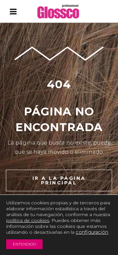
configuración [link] (92, 232)
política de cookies (27, 220)
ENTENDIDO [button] (24, 244)
